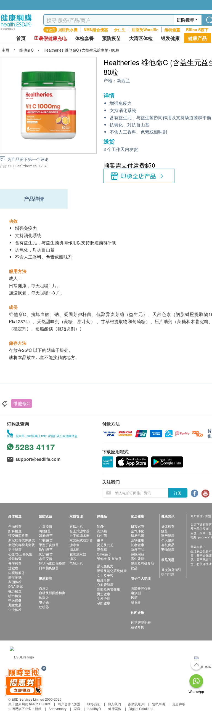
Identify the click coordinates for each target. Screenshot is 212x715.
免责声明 (179, 703)
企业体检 (15, 609)
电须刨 (136, 592)
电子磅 (44, 602)
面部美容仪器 (141, 588)
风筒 (134, 597)
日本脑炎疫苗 (49, 567)
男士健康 (15, 549)
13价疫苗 (46, 540)
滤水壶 (75, 544)
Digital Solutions (141, 708)
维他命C (21, 403)
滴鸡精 (102, 530)
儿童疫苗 (45, 526)
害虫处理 (137, 558)
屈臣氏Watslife (145, 29)
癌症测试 (15, 577)
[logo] (16, 30)
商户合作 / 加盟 (69, 703)
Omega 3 (104, 554)
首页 (21, 38)
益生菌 (102, 535)
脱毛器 (136, 602)
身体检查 (167, 526)
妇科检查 (15, 530)
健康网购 (114, 708)
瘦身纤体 (103, 580)
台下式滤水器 (79, 535)
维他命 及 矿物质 (109, 558)
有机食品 (167, 544)
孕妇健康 (103, 602)
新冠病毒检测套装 (21, 544)
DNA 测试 (15, 586)
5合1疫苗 (46, 549)
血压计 (44, 588)
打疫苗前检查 (18, 535)
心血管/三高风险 (20, 554)
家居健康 (167, 535)
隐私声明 (158, 703)
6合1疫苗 (46, 554)
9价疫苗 (45, 530)
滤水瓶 (75, 549)
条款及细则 (136, 703)
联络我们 (93, 703)
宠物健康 (137, 540)
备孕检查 (15, 563)
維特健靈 (172, 29)
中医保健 (15, 600)
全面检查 (15, 526)
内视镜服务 (16, 572)
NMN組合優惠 (96, 29)
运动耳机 (137, 626)
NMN (101, 526)
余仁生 (120, 29)
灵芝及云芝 (105, 544)
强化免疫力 (105, 566)
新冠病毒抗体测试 (21, 540)
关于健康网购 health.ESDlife (29, 703)
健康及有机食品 (142, 563)
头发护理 (103, 598)
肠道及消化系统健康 (112, 570)
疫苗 (164, 530)
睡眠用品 (137, 554)
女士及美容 (105, 575)
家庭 (77, 708)
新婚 (38, 708)
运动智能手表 (141, 622)
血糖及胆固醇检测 (52, 592)
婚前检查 (15, 558)
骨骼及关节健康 (108, 589)
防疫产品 (137, 549)
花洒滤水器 (78, 554)
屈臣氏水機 (68, 29)
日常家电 (137, 526)
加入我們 (114, 703)
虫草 (100, 540)
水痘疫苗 (45, 558)
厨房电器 (137, 535)
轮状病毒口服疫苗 (52, 563)
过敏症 (13, 567)
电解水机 (76, 563)
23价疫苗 (46, 535)
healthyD (94, 708)
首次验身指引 (171, 569)
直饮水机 (76, 526)
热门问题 (167, 574)
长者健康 (137, 544)
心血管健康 (105, 584)
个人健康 (167, 540)
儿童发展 (15, 604)
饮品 (134, 567)
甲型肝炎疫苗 (49, 544)
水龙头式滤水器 (81, 540)
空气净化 (137, 530)
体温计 (44, 597)
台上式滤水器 (79, 530)
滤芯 (73, 558)
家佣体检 (15, 581)
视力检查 (15, 591)
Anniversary (58, 708)
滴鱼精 (102, 549)
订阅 (177, 493)
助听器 (44, 606)
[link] (22, 656)
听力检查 (15, 595)
